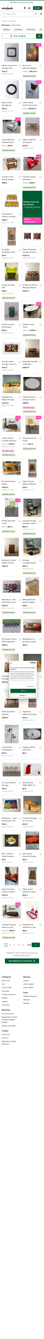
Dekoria (26, 981)
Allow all (23, 690)
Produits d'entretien (8, 994)
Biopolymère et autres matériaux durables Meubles (9, 1019)
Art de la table (7, 987)
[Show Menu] (41, 13)
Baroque (26, 1003)
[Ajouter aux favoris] (20, 66)
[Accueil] (11, 8)
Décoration (6, 1005)
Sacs (3, 984)
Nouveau (13, 21)
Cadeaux (5, 1001)
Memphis (26, 1000)
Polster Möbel (28, 987)
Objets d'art (6, 981)
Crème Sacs (6, 1034)
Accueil (4, 21)
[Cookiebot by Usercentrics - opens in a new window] (30, 663)
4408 (29, 945)
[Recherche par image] (35, 13)
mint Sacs (5, 1038)
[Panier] (25, 8)
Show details (30, 686)
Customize (22, 695)
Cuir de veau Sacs (8, 1014)
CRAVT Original (28, 984)
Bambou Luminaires (9, 1026)
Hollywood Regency (30, 996)
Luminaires (5, 991)
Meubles (5, 998)
